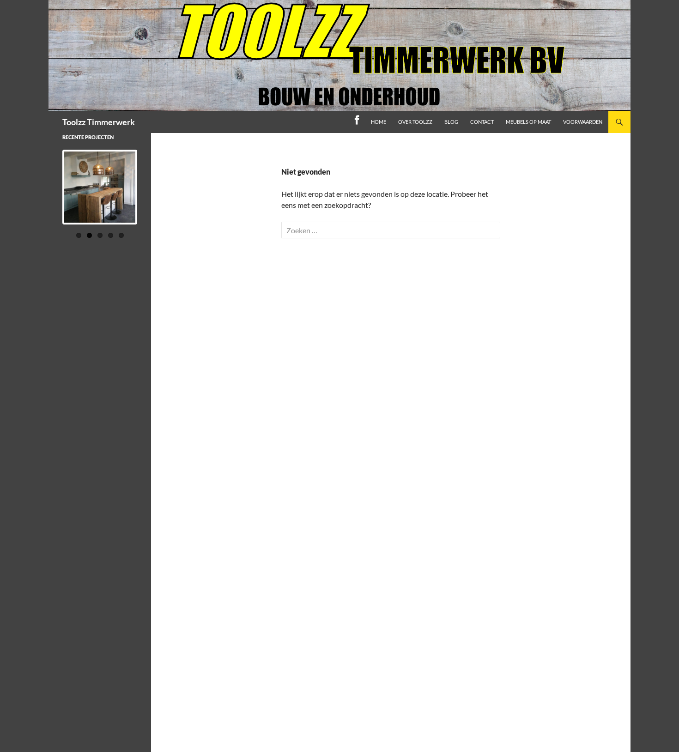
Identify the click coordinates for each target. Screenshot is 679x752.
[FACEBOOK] (356, 122)
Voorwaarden (582, 122)
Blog (451, 122)
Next (152, 195)
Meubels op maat (528, 122)
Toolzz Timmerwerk (98, 122)
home (378, 122)
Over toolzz (415, 122)
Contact (482, 122)
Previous (47, 195)
